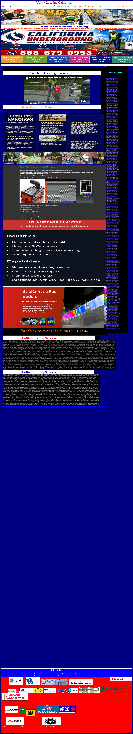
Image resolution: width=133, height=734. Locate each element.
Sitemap (117, 67)
